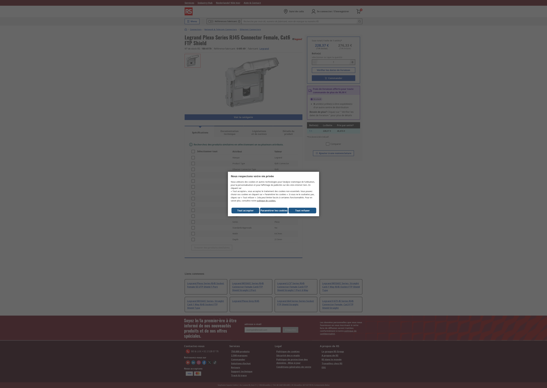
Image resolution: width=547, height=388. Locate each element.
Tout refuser (302, 210)
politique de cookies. (266, 200)
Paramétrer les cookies (274, 210)
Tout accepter (245, 210)
